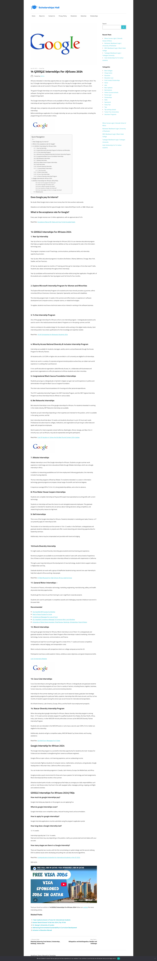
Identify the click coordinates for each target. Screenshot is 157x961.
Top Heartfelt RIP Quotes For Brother (44, 612)
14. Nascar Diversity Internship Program (46, 176)
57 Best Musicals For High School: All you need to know (55, 578)
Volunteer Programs (110, 114)
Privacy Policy (63, 16)
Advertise (83, 16)
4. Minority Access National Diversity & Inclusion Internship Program (53, 154)
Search (104, 24)
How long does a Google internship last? (47, 188)
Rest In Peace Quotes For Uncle (42, 614)
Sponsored (107, 102)
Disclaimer (74, 16)
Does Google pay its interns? (40, 142)
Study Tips (41, 68)
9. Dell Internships (40, 164)
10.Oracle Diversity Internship (44, 166)
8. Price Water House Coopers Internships (46, 162)
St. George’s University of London (43, 925)
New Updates (108, 88)
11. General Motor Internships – (44, 168)
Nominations (108, 90)
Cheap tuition (108, 73)
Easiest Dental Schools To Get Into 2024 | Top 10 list (49, 922)
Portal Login (108, 95)
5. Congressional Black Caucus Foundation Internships (49, 156)
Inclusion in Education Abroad (42, 930)
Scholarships (94, 16)
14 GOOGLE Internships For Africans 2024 (44, 146)
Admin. (43, 76)
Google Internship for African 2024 (42, 178)
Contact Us (51, 16)
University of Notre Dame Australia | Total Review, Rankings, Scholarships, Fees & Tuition (60, 622)
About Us (42, 16)
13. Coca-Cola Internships (43, 174)
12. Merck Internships (42, 172)
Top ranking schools (110, 109)
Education (107, 75)
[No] (155, 958)
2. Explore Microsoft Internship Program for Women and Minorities (53, 150)
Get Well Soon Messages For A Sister (49, 741)
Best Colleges (108, 71)
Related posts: (39, 192)
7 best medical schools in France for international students (51, 920)
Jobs (105, 85)
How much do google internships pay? (47, 183)
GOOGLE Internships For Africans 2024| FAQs (45, 181)
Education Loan (108, 78)
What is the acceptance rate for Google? (44, 144)
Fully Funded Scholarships (112, 80)
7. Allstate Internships (41, 160)
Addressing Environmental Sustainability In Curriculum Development (55, 927)
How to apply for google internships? (46, 186)
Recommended (42, 170)
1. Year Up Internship (41, 148)
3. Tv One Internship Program (43, 152)
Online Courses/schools (111, 92)
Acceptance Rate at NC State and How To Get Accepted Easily (56, 222)
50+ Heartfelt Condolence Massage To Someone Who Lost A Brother (54, 619)
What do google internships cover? (46, 184)
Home (33, 16)
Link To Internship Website (39, 659)
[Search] (123, 27)
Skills (105, 100)
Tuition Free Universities (111, 112)
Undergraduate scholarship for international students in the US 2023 (59, 857)
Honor (106, 83)
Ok (118, 958)
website (85, 907)
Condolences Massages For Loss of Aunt (45, 617)
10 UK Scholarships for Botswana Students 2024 (53, 334)
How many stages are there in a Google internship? (50, 190)
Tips (105, 107)
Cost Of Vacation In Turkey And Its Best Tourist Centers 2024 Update (58, 437)
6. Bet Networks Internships (43, 158)
